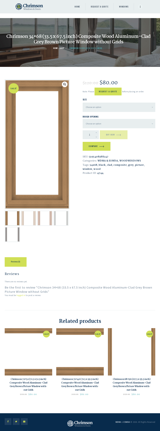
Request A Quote (108, 91)
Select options (28, 352)
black (102, 165)
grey (131, 165)
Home (55, 48)
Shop (62, 48)
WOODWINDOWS (130, 161)
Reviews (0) (15, 261)
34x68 (93, 165)
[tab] (16, 262)
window (87, 169)
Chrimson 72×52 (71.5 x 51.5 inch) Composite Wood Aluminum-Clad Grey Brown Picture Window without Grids (28, 385)
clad (109, 165)
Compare (93, 146)
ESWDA (127, 422)
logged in (21, 295)
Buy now (110, 134)
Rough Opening (91, 116)
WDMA (118, 422)
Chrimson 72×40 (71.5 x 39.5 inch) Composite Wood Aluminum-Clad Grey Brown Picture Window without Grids (80, 385)
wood (97, 169)
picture (139, 165)
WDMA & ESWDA (108, 161)
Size (85, 99)
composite (120, 165)
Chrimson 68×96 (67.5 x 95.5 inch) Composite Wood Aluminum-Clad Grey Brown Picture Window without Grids (131, 385)
